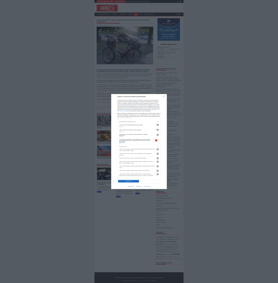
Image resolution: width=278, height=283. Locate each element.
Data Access (139, 186)
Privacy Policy (147, 186)
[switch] (157, 125)
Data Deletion (131, 186)
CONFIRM (128, 181)
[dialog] (139, 141)
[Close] (164, 96)
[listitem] (139, 121)
